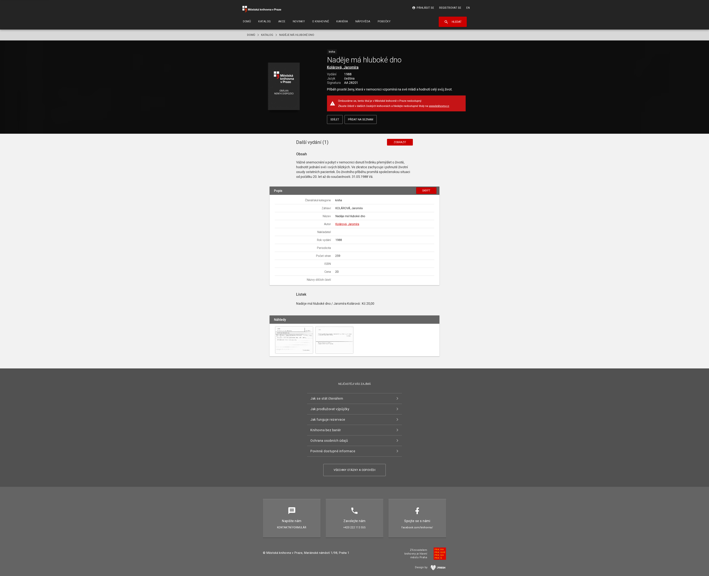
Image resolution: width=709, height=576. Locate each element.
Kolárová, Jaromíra (343, 67)
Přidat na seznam (360, 119)
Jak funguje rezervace (327, 419)
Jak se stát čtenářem (326, 398)
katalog (267, 35)
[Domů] (261, 9)
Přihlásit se (423, 7)
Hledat (453, 22)
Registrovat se (450, 7)
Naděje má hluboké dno (296, 35)
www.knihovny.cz (439, 106)
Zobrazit (400, 142)
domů (251, 35)
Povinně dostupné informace (332, 451)
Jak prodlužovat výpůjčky (329, 409)
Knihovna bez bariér (325, 430)
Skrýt (426, 190)
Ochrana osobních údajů (329, 440)
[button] (284, 86)
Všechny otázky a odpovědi (355, 470)
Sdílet (334, 119)
